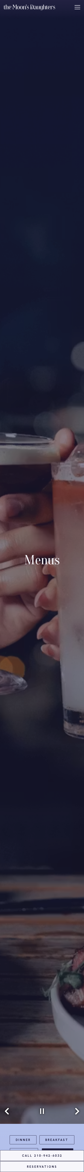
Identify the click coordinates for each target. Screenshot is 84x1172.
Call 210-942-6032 (42, 1156)
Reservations (42, 1167)
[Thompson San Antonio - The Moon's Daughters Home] (29, 7)
